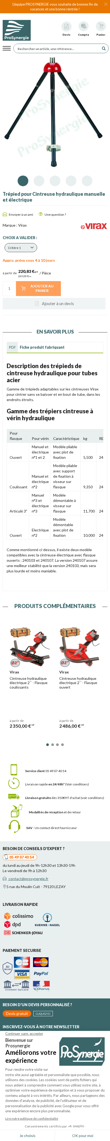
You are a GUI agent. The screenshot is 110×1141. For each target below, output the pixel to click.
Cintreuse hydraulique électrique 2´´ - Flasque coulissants (29, 683)
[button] (21, 247)
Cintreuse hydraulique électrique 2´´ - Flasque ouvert (78, 683)
